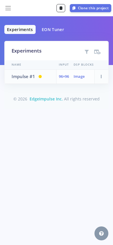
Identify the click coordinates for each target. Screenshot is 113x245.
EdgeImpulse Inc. (46, 99)
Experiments (20, 29)
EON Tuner (53, 29)
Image (79, 76)
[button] (101, 76)
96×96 (64, 76)
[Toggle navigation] (8, 8)
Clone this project (93, 8)
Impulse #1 (23, 76)
